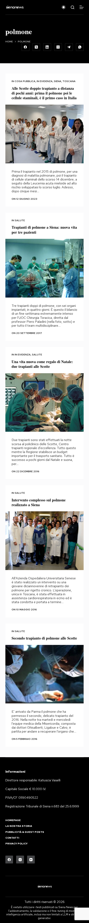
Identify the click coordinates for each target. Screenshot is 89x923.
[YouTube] (31, 859)
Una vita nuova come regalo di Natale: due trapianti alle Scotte (42, 364)
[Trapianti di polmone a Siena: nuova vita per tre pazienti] (44, 268)
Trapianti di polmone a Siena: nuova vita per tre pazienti (44, 230)
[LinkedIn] (47, 47)
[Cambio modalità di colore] (63, 7)
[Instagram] (20, 859)
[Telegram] (69, 47)
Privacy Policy (16, 843)
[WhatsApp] (80, 47)
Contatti (12, 837)
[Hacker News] (58, 47)
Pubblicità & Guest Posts (24, 832)
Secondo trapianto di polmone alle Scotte (44, 638)
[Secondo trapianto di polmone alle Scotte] (44, 674)
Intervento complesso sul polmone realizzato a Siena (39, 502)
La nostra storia (18, 826)
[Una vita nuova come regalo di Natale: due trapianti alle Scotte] (44, 402)
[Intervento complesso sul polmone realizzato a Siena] (44, 540)
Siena (57, 81)
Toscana (69, 81)
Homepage (13, 820)
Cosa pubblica (25, 81)
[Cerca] (72, 7)
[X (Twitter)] (36, 47)
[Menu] (81, 7)
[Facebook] (25, 47)
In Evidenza (45, 81)
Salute (20, 220)
